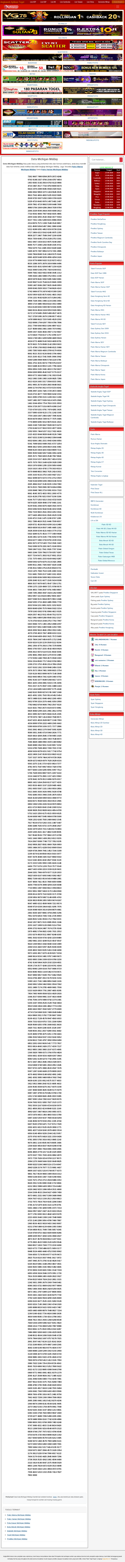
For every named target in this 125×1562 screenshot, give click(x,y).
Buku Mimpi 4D (96, 734)
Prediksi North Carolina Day (101, 242)
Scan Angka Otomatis (99, 444)
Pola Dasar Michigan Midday (18, 1523)
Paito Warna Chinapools (100, 365)
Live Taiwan (79, 2)
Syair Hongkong (97, 707)
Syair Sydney (105, 596)
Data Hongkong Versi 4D (100, 296)
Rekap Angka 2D (97, 448)
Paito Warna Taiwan (98, 356)
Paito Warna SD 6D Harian (106, 532)
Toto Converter (96, 471)
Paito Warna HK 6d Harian (106, 536)
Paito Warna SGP (97, 282)
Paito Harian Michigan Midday (54, 169)
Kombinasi (95, 505)
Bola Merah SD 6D (106, 541)
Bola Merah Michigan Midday (18, 1527)
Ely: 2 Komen (100, 671)
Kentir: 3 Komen (101, 650)
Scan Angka (118, 2)
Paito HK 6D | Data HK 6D (106, 528)
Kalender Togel (96, 485)
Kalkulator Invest (97, 573)
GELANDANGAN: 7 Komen (106, 639)
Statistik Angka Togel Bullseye (102, 422)
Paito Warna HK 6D (98, 319)
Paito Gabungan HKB (106, 557)
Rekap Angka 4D (97, 457)
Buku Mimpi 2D (96, 727)
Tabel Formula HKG (98, 292)
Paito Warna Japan (98, 379)
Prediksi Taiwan (97, 233)
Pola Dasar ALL (97, 492)
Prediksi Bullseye (97, 251)
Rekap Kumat (96, 467)
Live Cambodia (65, 2)
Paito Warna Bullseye (99, 361)
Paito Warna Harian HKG (100, 315)
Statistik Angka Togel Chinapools (103, 406)
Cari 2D (94, 581)
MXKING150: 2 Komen (104, 681)
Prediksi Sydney (97, 228)
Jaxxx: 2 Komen (101, 676)
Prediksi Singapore (110, 593)
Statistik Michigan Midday (17, 1531)
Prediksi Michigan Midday (17, 1539)
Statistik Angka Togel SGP (101, 392)
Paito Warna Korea (98, 375)
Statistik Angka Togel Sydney (102, 401)
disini (55, 1497)
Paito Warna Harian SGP (100, 287)
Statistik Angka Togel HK (100, 396)
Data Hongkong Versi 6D (100, 301)
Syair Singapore (97, 703)
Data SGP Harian (97, 278)
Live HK (53, 2)
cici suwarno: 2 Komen (104, 660)
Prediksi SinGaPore (98, 219)
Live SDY (33, 2)
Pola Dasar (95, 489)
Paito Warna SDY (97, 342)
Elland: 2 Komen (102, 666)
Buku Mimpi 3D (96, 730)
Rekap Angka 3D (97, 453)
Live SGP (43, 2)
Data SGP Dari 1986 (98, 273)
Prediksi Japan (96, 256)
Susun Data (95, 577)
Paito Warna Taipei (98, 370)
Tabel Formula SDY (98, 324)
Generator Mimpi (104, 2)
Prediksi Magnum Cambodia (102, 238)
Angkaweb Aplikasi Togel (12, 2)
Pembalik (94, 569)
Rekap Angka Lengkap (99, 476)
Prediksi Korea (108, 620)
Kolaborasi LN (96, 517)
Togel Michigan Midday (16, 1535)
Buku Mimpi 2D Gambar (100, 723)
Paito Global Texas (106, 553)
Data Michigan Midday (44, 159)
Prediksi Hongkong (106, 628)
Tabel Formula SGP (98, 268)
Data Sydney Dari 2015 (100, 333)
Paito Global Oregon (106, 549)
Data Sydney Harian (98, 338)
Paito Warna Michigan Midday (19, 1515)
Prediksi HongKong (98, 224)
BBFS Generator (97, 501)
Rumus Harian (96, 439)
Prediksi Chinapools (98, 247)
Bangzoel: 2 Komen (103, 655)
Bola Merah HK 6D (106, 545)
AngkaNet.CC (106, 1559)
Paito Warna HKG (97, 310)
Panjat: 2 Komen (102, 686)
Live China (90, 2)
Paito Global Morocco (106, 561)
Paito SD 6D (106, 524)
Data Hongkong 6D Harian (101, 305)
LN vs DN (94, 520)
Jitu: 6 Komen (101, 645)
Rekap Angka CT (97, 462)
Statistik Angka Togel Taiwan (101, 410)
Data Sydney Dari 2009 (100, 328)
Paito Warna (95, 434)
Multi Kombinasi (97, 513)
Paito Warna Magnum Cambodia (103, 352)
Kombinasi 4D (96, 509)
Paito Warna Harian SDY (100, 347)
